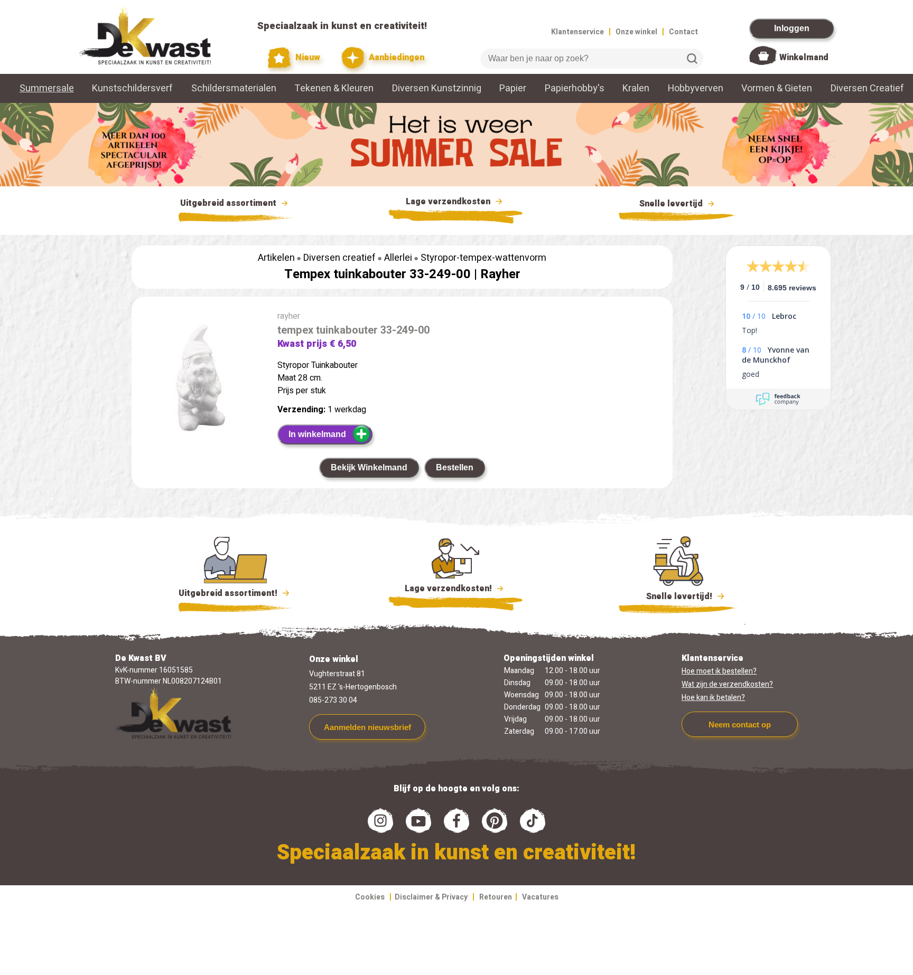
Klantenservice (577, 31)
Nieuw (306, 57)
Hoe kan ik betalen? (713, 697)
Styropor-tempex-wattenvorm (483, 258)
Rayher (500, 274)
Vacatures (540, 897)
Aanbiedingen (395, 57)
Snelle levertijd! (671, 596)
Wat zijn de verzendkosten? (727, 684)
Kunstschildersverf (132, 88)
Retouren (495, 897)
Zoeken (692, 58)
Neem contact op (740, 724)
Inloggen (791, 28)
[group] (199, 379)
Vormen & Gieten (776, 88)
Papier (512, 88)
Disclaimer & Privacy (431, 897)
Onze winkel (636, 31)
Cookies (370, 897)
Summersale (47, 88)
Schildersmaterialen (233, 88)
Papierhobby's (574, 88)
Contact (683, 31)
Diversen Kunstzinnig (436, 88)
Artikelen (276, 258)
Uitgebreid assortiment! (229, 593)
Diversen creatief (339, 258)
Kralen (635, 88)
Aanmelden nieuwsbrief (367, 727)
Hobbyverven (695, 88)
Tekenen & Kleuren (334, 88)
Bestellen (454, 467)
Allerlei (398, 258)
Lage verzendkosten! (449, 588)
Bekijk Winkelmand (369, 467)
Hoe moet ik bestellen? (719, 671)
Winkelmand (803, 57)
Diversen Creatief (867, 88)
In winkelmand (317, 434)
